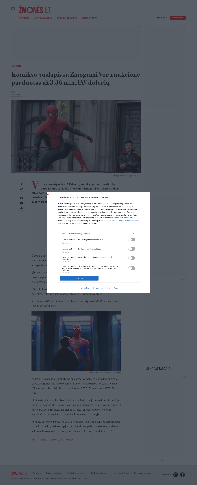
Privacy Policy (113, 288)
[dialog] (98, 242)
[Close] (144, 197)
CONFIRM (79, 278)
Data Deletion (84, 288)
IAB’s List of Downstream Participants (124, 220)
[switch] (131, 239)
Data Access (98, 288)
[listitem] (98, 233)
